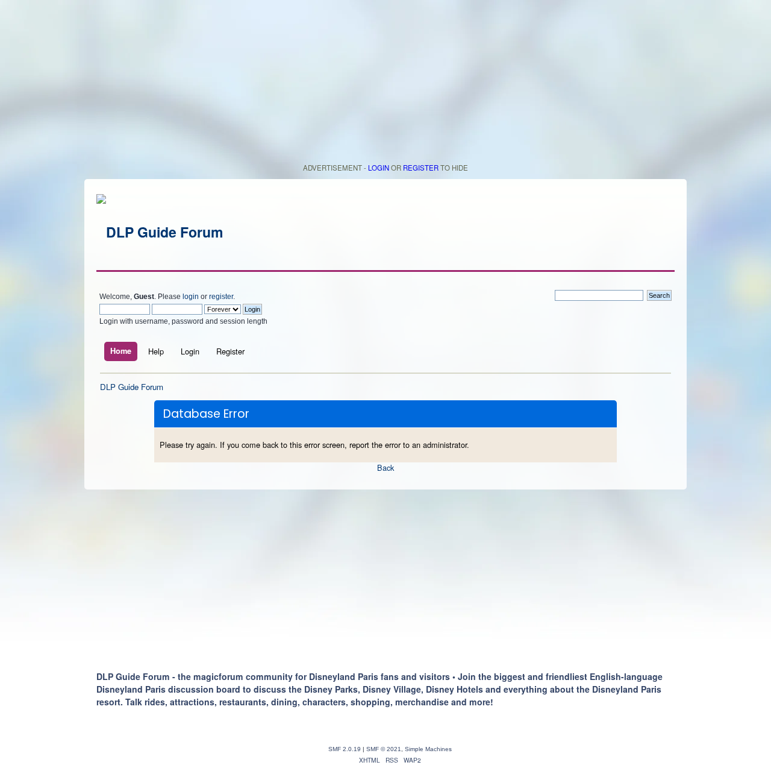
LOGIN (378, 167)
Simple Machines (428, 749)
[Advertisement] (385, 84)
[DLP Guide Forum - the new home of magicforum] (159, 232)
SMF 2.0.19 (344, 749)
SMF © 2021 (383, 749)
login (191, 296)
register (221, 296)
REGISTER (421, 167)
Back (385, 467)
